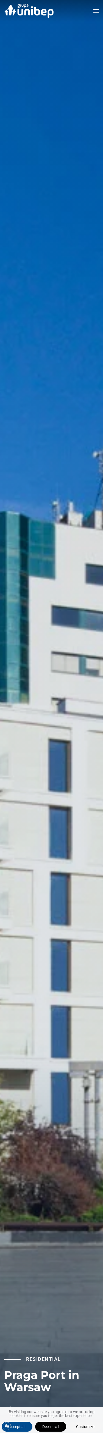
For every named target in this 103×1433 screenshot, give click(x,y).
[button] (96, 11)
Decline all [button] (50, 1426)
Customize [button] (85, 1426)
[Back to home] (29, 11)
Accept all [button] (17, 1426)
